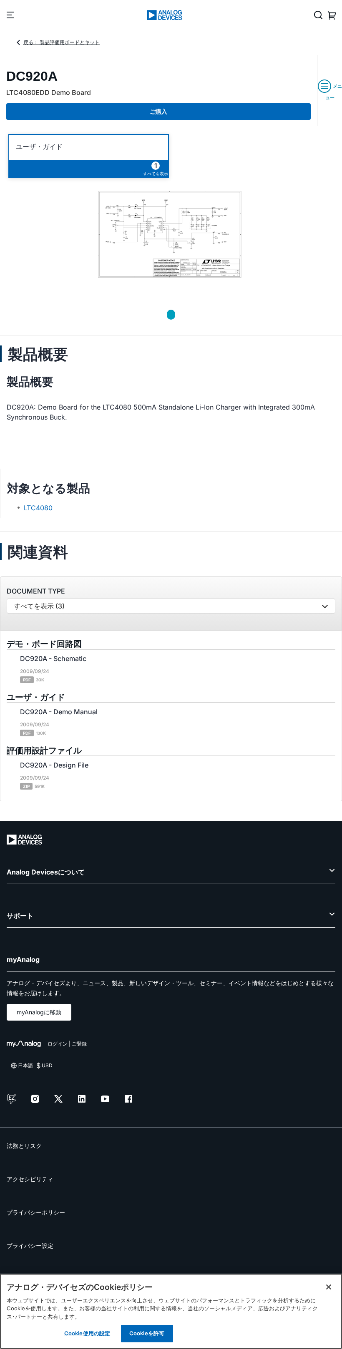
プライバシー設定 (30, 1245)
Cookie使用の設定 (87, 1333)
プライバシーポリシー (36, 1212)
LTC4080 (38, 508)
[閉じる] (328, 1287)
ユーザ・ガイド (39, 147)
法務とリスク (24, 1145)
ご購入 (158, 111)
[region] (171, 1311)
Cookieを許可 (146, 1333)
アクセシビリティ (30, 1179)
